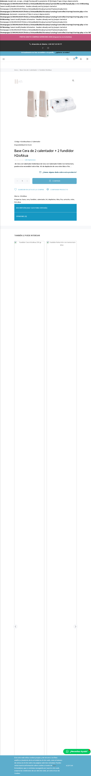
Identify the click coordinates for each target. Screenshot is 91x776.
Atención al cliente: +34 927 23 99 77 (47, 44)
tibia (57, 199)
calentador (41, 199)
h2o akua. (17, 202)
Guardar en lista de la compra (31, 189)
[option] (18, 82)
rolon (72, 199)
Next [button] (75, 626)
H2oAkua (23, 196)
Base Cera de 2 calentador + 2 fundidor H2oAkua (36, 70)
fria (61, 199)
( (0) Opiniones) (30, 160)
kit (47, 199)
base (24, 199)
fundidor (33, 199)
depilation (52, 199)
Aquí (54, 765)
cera (28, 199)
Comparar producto (59, 189)
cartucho (66, 199)
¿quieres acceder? (62, 52)
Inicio (16, 70)
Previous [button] (15, 626)
